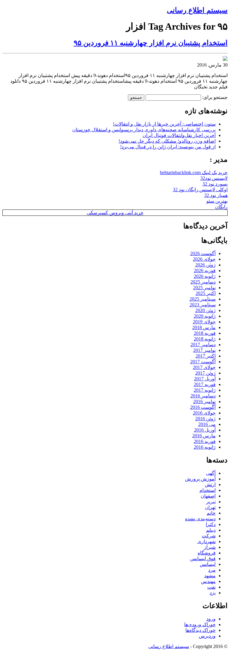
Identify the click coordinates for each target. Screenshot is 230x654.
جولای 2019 (204, 321)
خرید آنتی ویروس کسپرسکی (115, 212)
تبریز (211, 501)
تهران (210, 507)
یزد (213, 592)
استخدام (207, 490)
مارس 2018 (204, 327)
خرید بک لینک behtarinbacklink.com (194, 172)
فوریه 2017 (205, 384)
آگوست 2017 (203, 361)
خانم (211, 513)
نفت (211, 587)
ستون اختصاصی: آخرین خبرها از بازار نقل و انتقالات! (164, 123)
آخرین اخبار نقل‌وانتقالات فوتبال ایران (179, 135)
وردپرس (207, 635)
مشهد (210, 575)
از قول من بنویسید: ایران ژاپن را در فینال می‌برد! (168, 146)
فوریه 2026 (205, 270)
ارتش (210, 484)
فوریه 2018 (205, 333)
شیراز (210, 547)
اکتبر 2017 (206, 355)
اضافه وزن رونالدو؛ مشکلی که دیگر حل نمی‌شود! (167, 141)
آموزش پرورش (200, 478)
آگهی (211, 473)
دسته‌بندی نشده (200, 518)
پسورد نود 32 (215, 183)
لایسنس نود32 (214, 178)
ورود (211, 618)
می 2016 (207, 424)
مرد (212, 569)
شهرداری (206, 541)
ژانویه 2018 (205, 338)
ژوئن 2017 (205, 373)
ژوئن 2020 (205, 310)
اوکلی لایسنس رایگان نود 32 (200, 189)
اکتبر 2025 (206, 293)
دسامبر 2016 (203, 395)
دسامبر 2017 (203, 344)
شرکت (209, 535)
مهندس (208, 581)
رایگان (221, 206)
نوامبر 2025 (204, 287)
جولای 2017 (204, 367)
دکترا (211, 524)
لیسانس (208, 564)
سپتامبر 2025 (203, 299)
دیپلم (211, 530)
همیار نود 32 (216, 195)
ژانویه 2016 (205, 447)
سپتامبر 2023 (203, 304)
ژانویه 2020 (205, 316)
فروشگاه (207, 552)
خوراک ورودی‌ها (200, 624)
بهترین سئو (217, 201)
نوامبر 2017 (204, 350)
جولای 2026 (204, 259)
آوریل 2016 (205, 430)
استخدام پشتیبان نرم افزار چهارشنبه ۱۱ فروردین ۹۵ (151, 43)
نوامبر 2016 (204, 401)
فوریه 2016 (205, 441)
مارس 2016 (204, 435)
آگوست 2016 (203, 407)
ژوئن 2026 (205, 264)
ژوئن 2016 (205, 418)
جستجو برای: (215, 97)
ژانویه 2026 (205, 276)
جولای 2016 (204, 412)
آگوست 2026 (203, 253)
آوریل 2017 (205, 378)
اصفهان (208, 495)
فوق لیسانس (203, 558)
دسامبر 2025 (203, 281)
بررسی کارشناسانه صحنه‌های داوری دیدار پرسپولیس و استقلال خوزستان (144, 129)
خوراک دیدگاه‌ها (200, 630)
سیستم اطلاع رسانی (197, 10)
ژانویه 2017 (205, 390)
